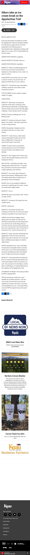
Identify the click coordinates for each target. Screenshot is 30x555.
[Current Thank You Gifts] (15, 412)
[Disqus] (15, 479)
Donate (25, 2)
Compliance (6, 531)
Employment (6, 528)
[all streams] (28, 553)
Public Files (5, 524)
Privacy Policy (6, 521)
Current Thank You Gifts (15, 434)
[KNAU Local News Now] (15, 325)
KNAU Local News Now (15, 342)
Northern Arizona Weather (15, 376)
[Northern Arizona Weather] (15, 362)
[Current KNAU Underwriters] (15, 449)
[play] (2, 553)
